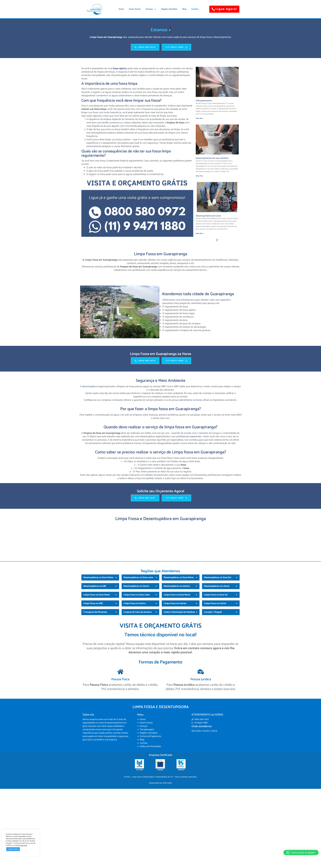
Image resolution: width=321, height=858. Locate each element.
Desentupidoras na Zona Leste (138, 635)
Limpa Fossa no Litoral (215, 661)
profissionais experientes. (189, 494)
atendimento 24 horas (190, 458)
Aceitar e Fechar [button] (13, 849)
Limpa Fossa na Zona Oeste (96, 653)
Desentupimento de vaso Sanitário (212, 158)
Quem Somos (135, 9)
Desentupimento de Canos (208, 216)
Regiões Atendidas (169, 9)
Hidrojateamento (204, 101)
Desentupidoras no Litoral (216, 644)
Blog (184, 9)
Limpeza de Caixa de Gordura (138, 670)
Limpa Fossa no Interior (175, 661)
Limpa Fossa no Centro (135, 661)
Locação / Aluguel (213, 670)
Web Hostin (167, 840)
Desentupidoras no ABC (94, 644)
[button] (100, 636)
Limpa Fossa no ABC (93, 661)
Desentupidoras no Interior (177, 644)
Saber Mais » (200, 118)
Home (121, 9)
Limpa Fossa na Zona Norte (177, 653)
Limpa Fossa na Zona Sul (216, 653)
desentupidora (89, 444)
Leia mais (23, 845)
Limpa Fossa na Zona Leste (137, 653)
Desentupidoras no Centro (136, 644)
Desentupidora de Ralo (207, 273)
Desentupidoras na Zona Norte (179, 635)
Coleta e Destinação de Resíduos (179, 670)
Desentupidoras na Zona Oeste (98, 635)
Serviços (149, 9)
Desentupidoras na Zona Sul (217, 635)
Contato (194, 9)
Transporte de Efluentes (95, 670)
